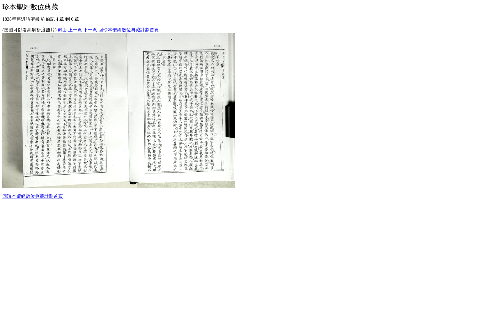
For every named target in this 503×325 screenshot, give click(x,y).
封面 (62, 29)
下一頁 (90, 29)
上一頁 (75, 29)
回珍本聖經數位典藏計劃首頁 (128, 29)
